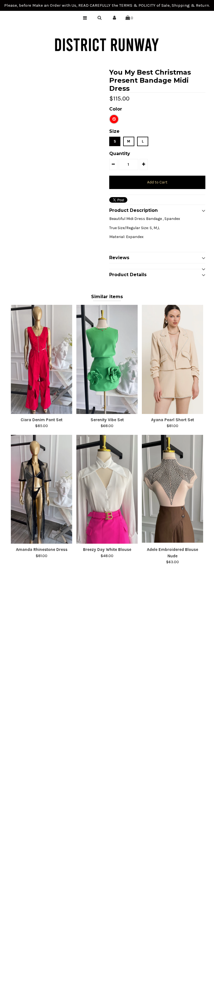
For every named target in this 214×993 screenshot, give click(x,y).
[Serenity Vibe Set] (107, 359)
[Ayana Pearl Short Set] (172, 359)
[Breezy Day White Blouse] (107, 489)
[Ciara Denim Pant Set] (41, 359)
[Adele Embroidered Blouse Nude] (172, 489)
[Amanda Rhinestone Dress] (41, 489)
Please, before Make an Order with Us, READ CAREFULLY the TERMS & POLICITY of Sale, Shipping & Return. (107, 5)
